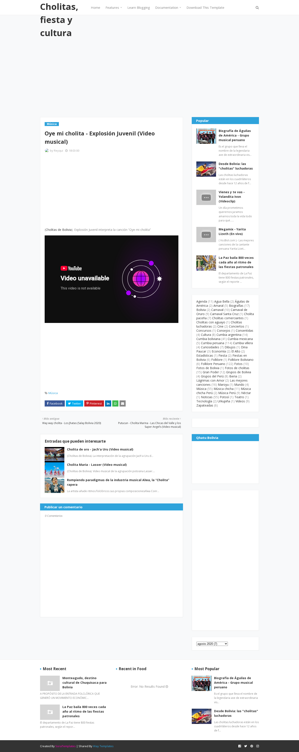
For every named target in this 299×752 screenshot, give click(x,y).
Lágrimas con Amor (210, 380)
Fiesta (222, 355)
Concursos (203, 330)
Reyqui (58, 151)
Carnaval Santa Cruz (224, 314)
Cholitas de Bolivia (59, 230)
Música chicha (224, 389)
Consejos (223, 330)
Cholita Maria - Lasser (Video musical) (97, 465)
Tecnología (204, 401)
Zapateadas (204, 405)
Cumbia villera (243, 343)
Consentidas (244, 330)
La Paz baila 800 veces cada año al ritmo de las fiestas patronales (236, 262)
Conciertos (236, 326)
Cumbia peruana (212, 343)
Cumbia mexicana (240, 339)
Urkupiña (224, 401)
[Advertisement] (149, 77)
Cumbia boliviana (208, 339)
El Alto (235, 351)
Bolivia (201, 310)
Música (53, 393)
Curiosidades (210, 347)
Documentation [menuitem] (166, 7)
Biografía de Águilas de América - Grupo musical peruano (235, 135)
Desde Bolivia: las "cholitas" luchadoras (236, 166)
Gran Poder (211, 372)
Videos (240, 401)
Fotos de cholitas (237, 368)
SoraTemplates (65, 746)
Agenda (201, 301)
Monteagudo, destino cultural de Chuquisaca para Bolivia (84, 682)
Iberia (233, 376)
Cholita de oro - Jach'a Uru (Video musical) (100, 449)
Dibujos (230, 347)
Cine (220, 326)
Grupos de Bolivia (238, 372)
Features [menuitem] (112, 7)
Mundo (239, 384)
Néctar (246, 393)
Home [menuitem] (95, 7)
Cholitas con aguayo (210, 322)
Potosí (224, 397)
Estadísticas (204, 355)
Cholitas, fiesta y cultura (59, 19)
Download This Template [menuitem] (205, 7)
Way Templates (103, 746)
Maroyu (223, 384)
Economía (219, 351)
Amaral (218, 305)
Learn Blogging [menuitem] (138, 7)
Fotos (238, 364)
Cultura (206, 335)
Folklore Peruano (213, 364)
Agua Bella (221, 301)
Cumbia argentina (228, 335)
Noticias (207, 397)
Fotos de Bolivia (207, 368)
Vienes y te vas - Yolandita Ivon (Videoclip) (232, 196)
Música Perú (227, 393)
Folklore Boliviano (240, 360)
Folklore (217, 360)
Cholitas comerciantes (228, 318)
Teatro (239, 397)
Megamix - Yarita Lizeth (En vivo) (232, 231)
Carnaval (217, 310)
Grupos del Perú (212, 376)
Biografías (236, 305)
